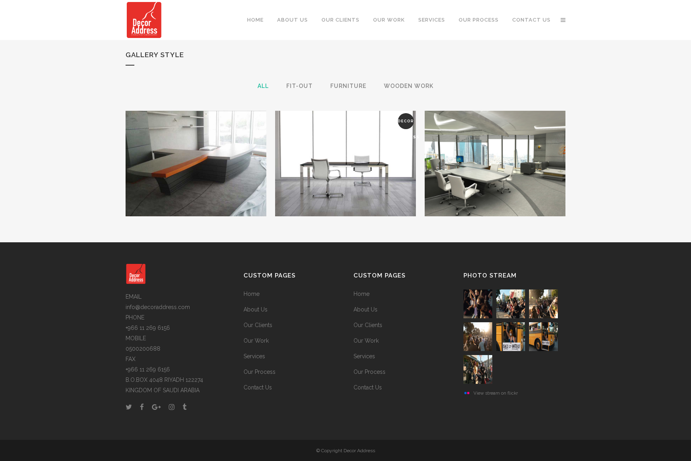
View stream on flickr (495, 393)
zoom (179, 179)
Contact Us (258, 387)
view (214, 179)
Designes (495, 143)
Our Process (260, 372)
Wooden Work (196, 143)
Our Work (256, 340)
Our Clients (258, 325)
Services (254, 356)
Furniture (346, 143)
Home (252, 294)
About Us (256, 309)
